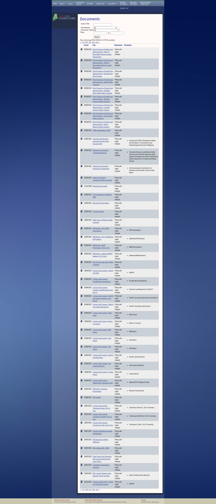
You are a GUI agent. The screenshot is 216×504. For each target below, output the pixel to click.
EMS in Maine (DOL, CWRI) (101, 448)
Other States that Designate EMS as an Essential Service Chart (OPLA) (102, 459)
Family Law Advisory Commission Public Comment (102, 178)
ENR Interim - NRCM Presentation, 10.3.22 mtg (101, 246)
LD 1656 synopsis (98, 211)
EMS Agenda (97, 397)
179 (82, 42)
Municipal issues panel (100, 186)
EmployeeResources (134, 3)
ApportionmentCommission (145, 3)
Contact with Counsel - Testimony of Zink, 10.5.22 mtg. (103, 423)
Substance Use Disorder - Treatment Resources (101, 151)
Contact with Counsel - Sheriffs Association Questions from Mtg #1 (103, 298)
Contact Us (124, 8)
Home (55, 4)
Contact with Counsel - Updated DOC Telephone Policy (103, 381)
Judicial (64, 502)
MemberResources (123, 3)
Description (128, 45)
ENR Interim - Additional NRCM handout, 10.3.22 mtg (102, 254)
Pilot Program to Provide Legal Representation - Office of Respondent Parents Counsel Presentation (103, 53)
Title (94, 45)
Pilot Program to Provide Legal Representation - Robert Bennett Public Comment (103, 124)
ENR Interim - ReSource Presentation (100, 390)
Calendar (90, 4)
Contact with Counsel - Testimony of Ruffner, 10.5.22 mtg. (102, 416)
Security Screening (107, 502)
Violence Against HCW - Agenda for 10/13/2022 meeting (103, 483)
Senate (62, 4)
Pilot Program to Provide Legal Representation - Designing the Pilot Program (103, 73)
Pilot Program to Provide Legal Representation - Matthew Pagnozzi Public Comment (103, 99)
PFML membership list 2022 (101, 130)
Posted (86, 45)
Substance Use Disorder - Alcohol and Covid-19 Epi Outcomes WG (101, 141)
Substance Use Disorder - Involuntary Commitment (101, 167)
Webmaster (155, 502)
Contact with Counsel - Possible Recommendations (102, 280)
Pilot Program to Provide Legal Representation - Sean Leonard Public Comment (103, 116)
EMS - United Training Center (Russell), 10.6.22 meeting (102, 474)
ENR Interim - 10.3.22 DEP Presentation (101, 229)
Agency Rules (71, 502)
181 (89, 42)
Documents (112, 4)
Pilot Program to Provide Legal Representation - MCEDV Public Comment (103, 82)
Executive (57, 502)
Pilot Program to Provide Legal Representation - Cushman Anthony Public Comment (103, 107)
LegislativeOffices (80, 3)
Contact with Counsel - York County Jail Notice (102, 364)
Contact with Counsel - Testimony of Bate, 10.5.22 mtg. (101, 408)
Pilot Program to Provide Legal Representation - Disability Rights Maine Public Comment (103, 90)
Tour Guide (88, 502)
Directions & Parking (120, 502)
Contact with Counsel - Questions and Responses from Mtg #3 (103, 290)
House (70, 4)
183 (96, 42)
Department (118, 45)
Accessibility (96, 502)
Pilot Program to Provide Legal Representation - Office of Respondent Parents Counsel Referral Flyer (103, 64)
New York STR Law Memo (101, 203)
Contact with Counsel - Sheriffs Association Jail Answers (103, 305)
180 (86, 42)
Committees (100, 4)
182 (93, 42)
